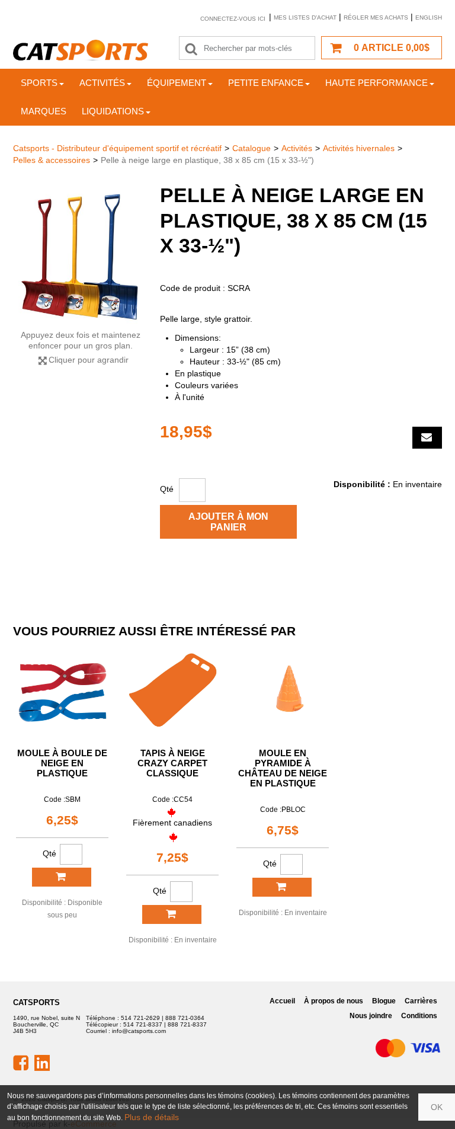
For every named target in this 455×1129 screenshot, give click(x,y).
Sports (39, 83)
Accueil (282, 1001)
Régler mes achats (376, 17)
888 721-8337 (187, 1024)
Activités (102, 83)
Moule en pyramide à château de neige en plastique (282, 768)
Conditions (419, 1016)
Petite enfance (265, 83)
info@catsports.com (139, 1031)
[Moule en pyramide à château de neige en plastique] (282, 691)
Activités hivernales (359, 148)
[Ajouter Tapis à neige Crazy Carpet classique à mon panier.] (171, 914)
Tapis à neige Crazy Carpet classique (172, 763)
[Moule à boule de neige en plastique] (62, 691)
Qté (167, 489)
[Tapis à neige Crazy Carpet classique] (172, 691)
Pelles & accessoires (51, 160)
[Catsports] (80, 50)
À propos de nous (333, 1001)
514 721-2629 (140, 1018)
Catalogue (251, 148)
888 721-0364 (184, 1018)
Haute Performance (376, 83)
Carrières (421, 1001)
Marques (43, 111)
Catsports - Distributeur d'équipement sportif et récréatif (117, 148)
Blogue (384, 1001)
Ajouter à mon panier (228, 521)
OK (437, 1107)
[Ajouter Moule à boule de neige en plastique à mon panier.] (61, 877)
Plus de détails (151, 1117)
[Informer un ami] (427, 438)
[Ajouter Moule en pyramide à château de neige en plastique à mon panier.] (282, 887)
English (428, 17)
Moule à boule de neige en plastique (62, 763)
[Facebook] (20, 1062)
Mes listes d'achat (305, 17)
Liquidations (113, 111)
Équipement (176, 83)
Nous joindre (371, 1016)
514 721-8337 (142, 1024)
